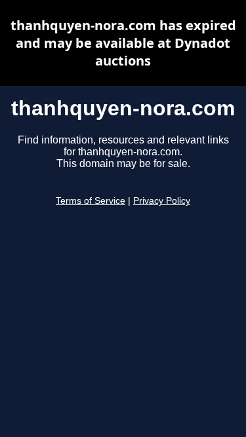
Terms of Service (90, 201)
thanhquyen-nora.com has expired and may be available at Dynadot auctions (123, 42)
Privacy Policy (161, 201)
